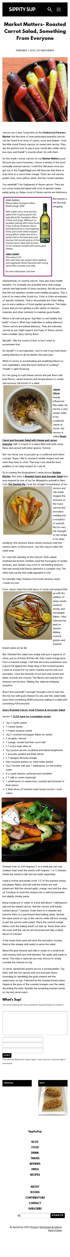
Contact (35, 1203)
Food (35, 1147)
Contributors (35, 1197)
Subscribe (35, 1208)
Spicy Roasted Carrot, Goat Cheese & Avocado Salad (33, 710)
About (35, 1187)
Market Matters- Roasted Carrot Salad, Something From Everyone (35, 31)
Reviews (35, 1164)
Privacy (34, 1227)
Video (35, 1169)
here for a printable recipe (32, 716)
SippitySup (22, 9)
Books (35, 1192)
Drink (35, 1153)
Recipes (35, 1175)
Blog (35, 1142)
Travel (35, 1158)
